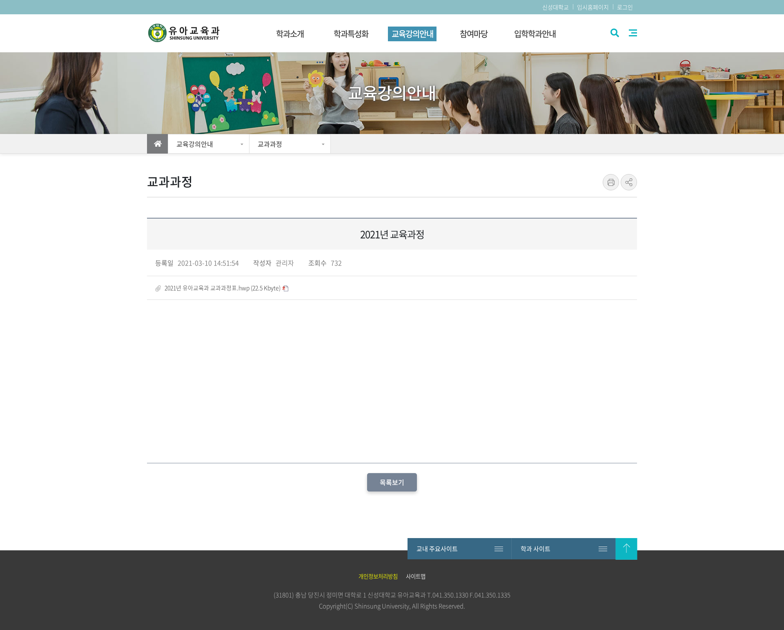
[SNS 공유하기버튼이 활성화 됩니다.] (629, 182)
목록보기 (392, 482)
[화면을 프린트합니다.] (611, 182)
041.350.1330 (450, 594)
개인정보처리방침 (378, 576)
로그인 (625, 7)
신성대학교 (555, 7)
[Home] (157, 144)
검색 (614, 34)
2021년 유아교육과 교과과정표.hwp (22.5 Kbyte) (223, 288)
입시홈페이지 (593, 7)
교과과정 (270, 144)
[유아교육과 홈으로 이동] (192, 33)
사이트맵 (633, 33)
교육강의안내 (194, 144)
